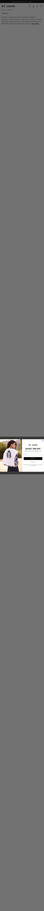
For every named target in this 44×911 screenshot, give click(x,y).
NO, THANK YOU (33, 461)
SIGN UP (33, 458)
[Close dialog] (42, 441)
